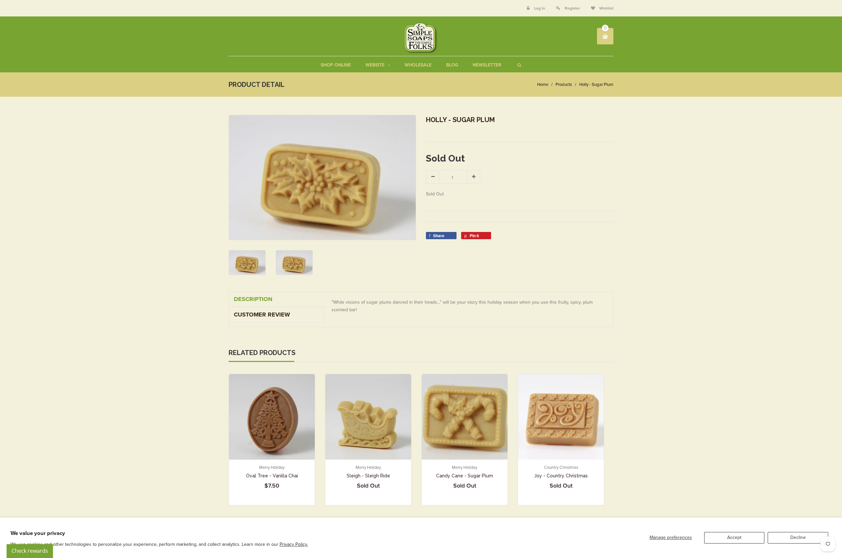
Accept (734, 537)
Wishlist (605, 8)
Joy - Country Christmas (561, 475)
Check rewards (30, 550)
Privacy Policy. (294, 544)
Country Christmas (561, 467)
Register (572, 8)
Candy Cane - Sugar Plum (464, 475)
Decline (798, 537)
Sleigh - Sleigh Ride (368, 475)
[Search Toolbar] (518, 65)
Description (253, 299)
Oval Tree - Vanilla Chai (272, 475)
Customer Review (262, 314)
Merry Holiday (272, 467)
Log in (539, 8)
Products (564, 84)
